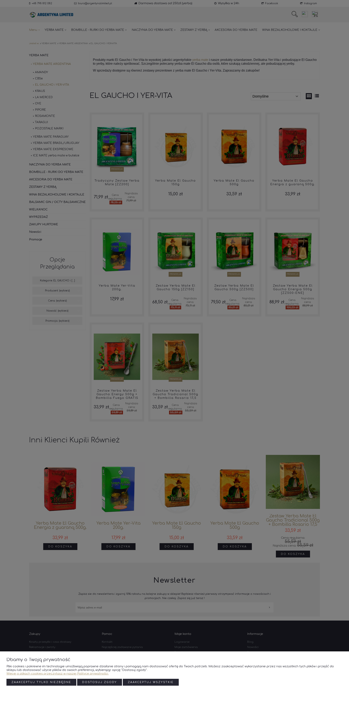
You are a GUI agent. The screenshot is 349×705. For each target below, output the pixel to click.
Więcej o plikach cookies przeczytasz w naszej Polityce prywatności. (57, 673)
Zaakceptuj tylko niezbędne (41, 682)
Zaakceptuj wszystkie (151, 682)
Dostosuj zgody (99, 682)
